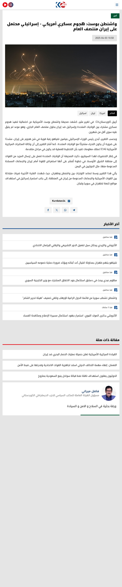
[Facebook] (48, 210)
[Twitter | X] (56, 210)
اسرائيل (82, 113)
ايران (93, 113)
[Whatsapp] (65, 210)
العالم (112, 113)
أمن (115, 16)
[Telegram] (74, 210)
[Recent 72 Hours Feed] (10, 4)
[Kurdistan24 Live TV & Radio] (5, 4)
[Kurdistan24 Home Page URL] (61, 5)
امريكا (102, 113)
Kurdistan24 (58, 201)
